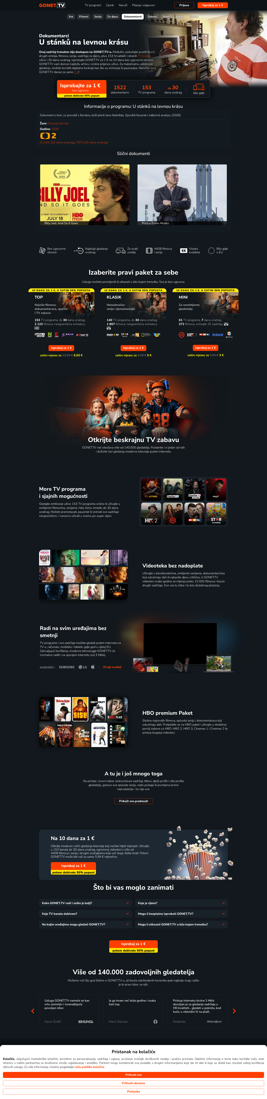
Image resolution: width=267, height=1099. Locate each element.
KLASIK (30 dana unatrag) (57, 142)
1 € (76, 72)
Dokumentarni (133, 16)
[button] (32, 1010)
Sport (166, 16)
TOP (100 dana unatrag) (92, 142)
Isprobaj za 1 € (213, 5)
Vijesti (180, 16)
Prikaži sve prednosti (133, 801)
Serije (98, 16)
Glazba (193, 16)
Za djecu (112, 16)
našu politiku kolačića (89, 1067)
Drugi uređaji (112, 667)
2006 (55, 129)
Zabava (152, 16)
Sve (71, 16)
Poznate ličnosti (58, 123)
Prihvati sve (133, 1075)
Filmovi (83, 16)
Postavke (133, 1092)
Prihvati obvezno (133, 1083)
